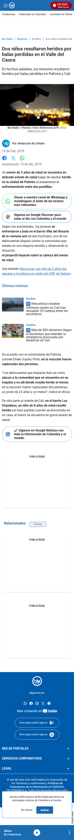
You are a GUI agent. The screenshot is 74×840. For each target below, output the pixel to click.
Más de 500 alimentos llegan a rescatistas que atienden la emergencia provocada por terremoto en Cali (49, 335)
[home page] (37, 681)
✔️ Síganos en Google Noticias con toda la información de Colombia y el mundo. (40, 434)
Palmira (38, 524)
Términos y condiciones (30, 783)
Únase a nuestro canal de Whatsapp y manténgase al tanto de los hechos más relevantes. (40, 201)
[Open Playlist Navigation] (69, 833)
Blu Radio (7, 39)
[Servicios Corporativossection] (68, 758)
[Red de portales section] (68, 748)
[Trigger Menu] (5, 5)
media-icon (37, 832)
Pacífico (36, 39)
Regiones (22, 39)
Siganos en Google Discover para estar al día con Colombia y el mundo (40, 217)
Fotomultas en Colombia (32, 14)
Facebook (4, 160)
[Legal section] (68, 768)
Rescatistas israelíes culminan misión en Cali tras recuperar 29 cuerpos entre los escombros (47, 309)
